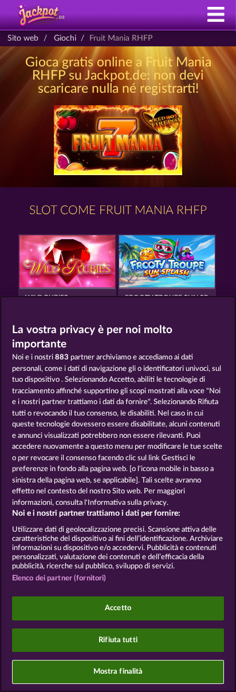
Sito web (22, 38)
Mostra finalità (118, 671)
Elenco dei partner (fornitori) (59, 578)
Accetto (118, 608)
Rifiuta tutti (118, 640)
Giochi (65, 38)
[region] (118, 494)
